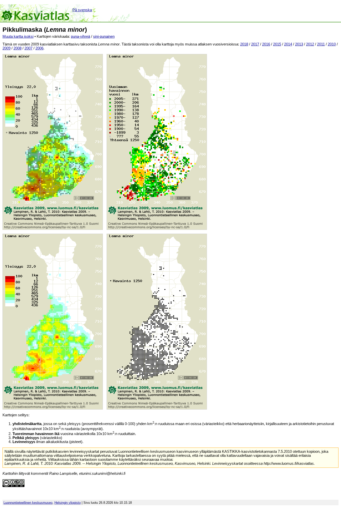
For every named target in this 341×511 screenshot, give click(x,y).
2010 (332, 44)
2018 (244, 44)
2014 (288, 44)
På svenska (82, 10)
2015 (277, 44)
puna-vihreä (80, 36)
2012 (310, 44)
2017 (255, 44)
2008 (17, 48)
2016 (266, 44)
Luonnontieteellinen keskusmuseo (27, 503)
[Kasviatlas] (36, 13)
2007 (28, 48)
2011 (321, 44)
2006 (39, 48)
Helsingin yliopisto (67, 503)
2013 (299, 44)
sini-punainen (104, 36)
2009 (6, 48)
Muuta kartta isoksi (17, 36)
